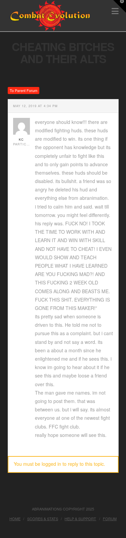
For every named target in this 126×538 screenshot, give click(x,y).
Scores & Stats (42, 518)
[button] (119, 6)
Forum (110, 518)
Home (14, 518)
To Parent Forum (23, 90)
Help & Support (80, 518)
